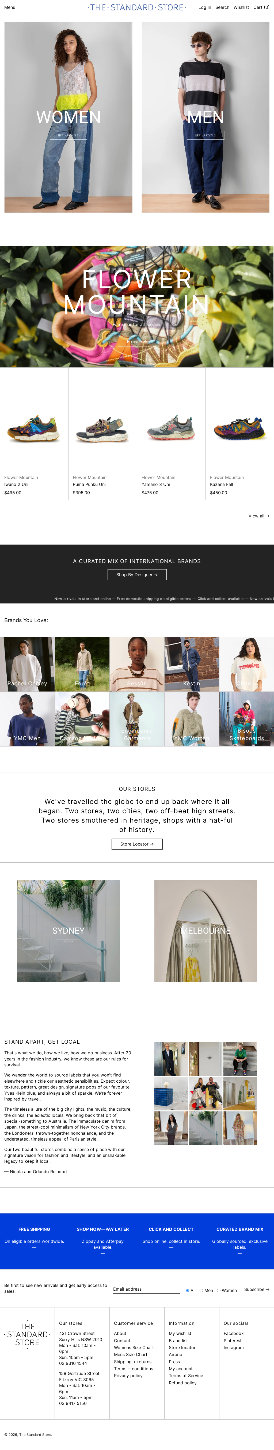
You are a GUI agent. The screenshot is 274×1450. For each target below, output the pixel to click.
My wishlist (180, 1333)
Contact (122, 1340)
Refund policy (183, 1382)
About (120, 1333)
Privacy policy (128, 1375)
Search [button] (222, 7)
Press (174, 1361)
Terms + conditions (133, 1368)
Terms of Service (186, 1375)
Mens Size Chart (130, 1354)
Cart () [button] (261, 7)
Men (208, 1290)
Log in (205, 7)
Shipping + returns (132, 1361)
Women (229, 1290)
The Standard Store (35, 1435)
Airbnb (175, 1354)
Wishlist (241, 7)
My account (181, 1368)
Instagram (234, 1347)
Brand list (178, 1340)
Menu (9, 7)
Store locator (182, 1347)
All (193, 1290)
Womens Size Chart (134, 1347)
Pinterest (233, 1340)
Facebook (234, 1333)
